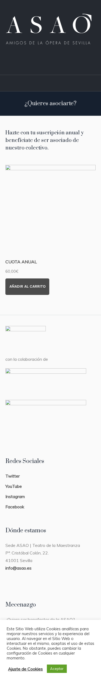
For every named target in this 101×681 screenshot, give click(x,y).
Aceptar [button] (57, 668)
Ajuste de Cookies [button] (25, 669)
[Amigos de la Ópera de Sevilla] (50, 27)
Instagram (15, 496)
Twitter (12, 476)
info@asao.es (18, 568)
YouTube (13, 486)
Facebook (14, 506)
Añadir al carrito (27, 286)
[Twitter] (58, 61)
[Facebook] (47, 61)
